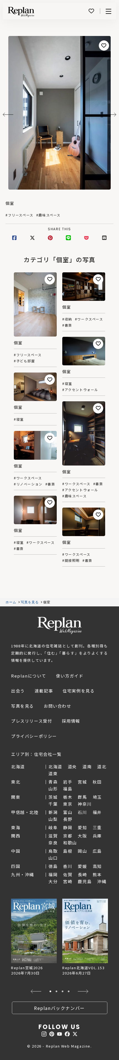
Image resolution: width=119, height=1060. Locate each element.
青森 (53, 782)
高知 (97, 866)
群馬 (82, 797)
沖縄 (101, 881)
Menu (108, 11)
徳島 (53, 866)
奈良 (53, 843)
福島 (67, 789)
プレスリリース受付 (31, 721)
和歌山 (70, 843)
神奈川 (85, 804)
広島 (97, 851)
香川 (67, 866)
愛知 (82, 827)
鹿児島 (85, 881)
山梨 (53, 819)
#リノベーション (28, 484)
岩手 (67, 782)
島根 (67, 851)
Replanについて (28, 676)
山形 (53, 789)
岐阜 (53, 827)
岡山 (82, 851)
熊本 (97, 874)
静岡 (67, 827)
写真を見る (30, 602)
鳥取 (53, 851)
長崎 (82, 874)
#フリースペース (19, 215)
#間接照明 (71, 560)
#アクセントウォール (80, 389)
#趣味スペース (48, 215)
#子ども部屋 (24, 361)
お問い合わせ (57, 706)
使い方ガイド (70, 676)
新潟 (53, 812)
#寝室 (67, 383)
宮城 (82, 782)
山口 (53, 858)
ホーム (11, 602)
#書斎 (67, 325)
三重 (97, 827)
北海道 (55, 766)
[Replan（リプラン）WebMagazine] (21, 12)
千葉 (53, 804)
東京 (67, 804)
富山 (67, 812)
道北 (101, 766)
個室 (10, 203)
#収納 (67, 319)
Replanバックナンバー (59, 1008)
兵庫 (97, 836)
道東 (53, 773)
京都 (67, 836)
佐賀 (67, 874)
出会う (18, 691)
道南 (87, 766)
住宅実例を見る (79, 691)
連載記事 (44, 691)
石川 (82, 812)
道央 (72, 766)
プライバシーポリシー (34, 736)
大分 (53, 881)
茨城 (53, 797)
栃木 (67, 797)
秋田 (97, 782)
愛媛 (82, 866)
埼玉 (97, 797)
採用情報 (71, 721)
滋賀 (53, 836)
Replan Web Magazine (59, 625)
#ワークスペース (89, 319)
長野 (67, 819)
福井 (97, 812)
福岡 (53, 874)
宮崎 (67, 881)
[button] (35, 991)
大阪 (82, 836)
